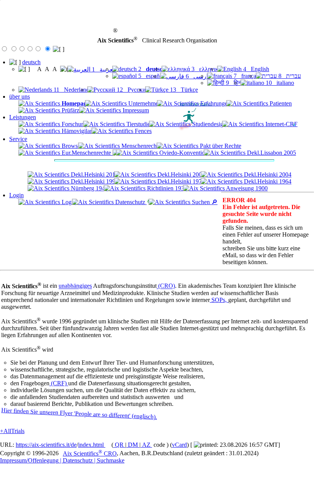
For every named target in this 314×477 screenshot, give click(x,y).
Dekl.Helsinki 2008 (180, 174)
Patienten (280, 103)
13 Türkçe (183, 89)
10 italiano (279, 83)
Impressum (135, 110)
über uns (19, 96)
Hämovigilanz (78, 131)
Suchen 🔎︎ (204, 202)
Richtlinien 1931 (166, 188)
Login (16, 195)
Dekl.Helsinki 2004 (266, 174)
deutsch (31, 62)
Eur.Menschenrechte (86, 152)
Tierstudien (139, 124)
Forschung (73, 124)
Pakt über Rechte (219, 146)
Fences (142, 131)
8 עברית (289, 76)
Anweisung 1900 (246, 188)
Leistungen (22, 117)
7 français (246, 76)
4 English (255, 69)
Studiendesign (208, 124)
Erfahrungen (215, 103)
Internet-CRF (281, 124)
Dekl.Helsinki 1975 (180, 181)
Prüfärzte (71, 110)
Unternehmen (144, 103)
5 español (150, 76)
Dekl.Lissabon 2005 (270, 152)
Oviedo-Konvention (183, 152)
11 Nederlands (72, 89)
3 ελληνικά (205, 69)
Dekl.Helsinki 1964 (266, 181)
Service (18, 139)
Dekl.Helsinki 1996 (93, 181)
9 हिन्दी (234, 83)
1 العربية (103, 69)
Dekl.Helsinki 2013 (93, 174)
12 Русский (132, 89)
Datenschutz (130, 202)
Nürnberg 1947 (88, 188)
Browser (71, 146)
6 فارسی (197, 76)
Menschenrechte (140, 146)
